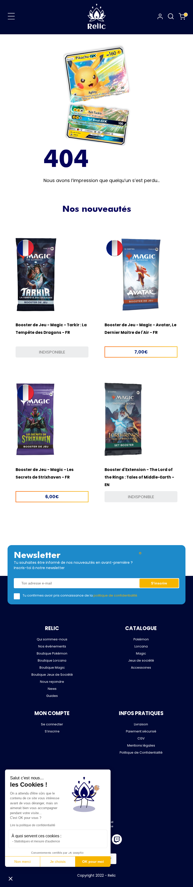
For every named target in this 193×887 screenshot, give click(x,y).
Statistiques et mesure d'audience (37, 841)
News (52, 689)
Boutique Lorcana (52, 660)
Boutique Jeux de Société (52, 674)
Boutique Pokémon (52, 653)
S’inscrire (52, 731)
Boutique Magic (52, 667)
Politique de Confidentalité (141, 752)
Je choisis (58, 862)
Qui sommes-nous (52, 639)
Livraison (141, 724)
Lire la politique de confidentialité (32, 825)
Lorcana (141, 646)
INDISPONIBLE (52, 352)
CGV (141, 738)
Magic (141, 653)
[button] (11, 878)
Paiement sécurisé (141, 731)
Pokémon (141, 639)
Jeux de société (141, 660)
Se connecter (52, 724)
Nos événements (52, 646)
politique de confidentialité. (115, 595)
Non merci (22, 862)
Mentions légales (141, 745)
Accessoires (141, 667)
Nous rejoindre (52, 681)
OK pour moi (93, 862)
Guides (52, 696)
